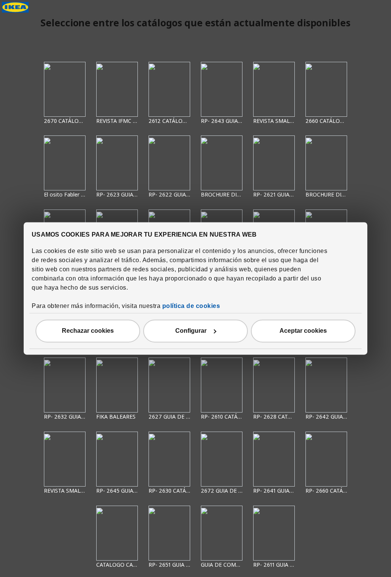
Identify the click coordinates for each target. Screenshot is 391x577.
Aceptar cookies (303, 331)
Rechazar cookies (88, 331)
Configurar (191, 331)
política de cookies (191, 306)
